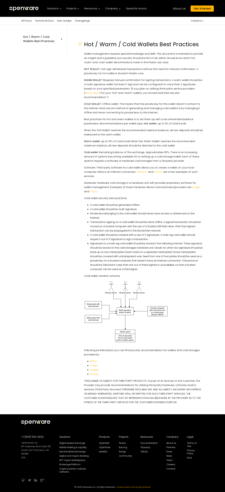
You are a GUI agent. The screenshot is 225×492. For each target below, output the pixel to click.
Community (125, 455)
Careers (170, 464)
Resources (147, 437)
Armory (158, 172)
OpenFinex (104, 447)
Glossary (145, 447)
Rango (122, 451)
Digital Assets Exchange (72, 443)
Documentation (149, 443)
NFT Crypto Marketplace (72, 460)
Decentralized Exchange (72, 451)
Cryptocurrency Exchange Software (134, 487)
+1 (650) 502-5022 (32, 437)
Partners (170, 447)
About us (179, 8)
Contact (170, 468)
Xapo (96, 93)
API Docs (26, 20)
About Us (171, 443)
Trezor (93, 191)
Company (172, 437)
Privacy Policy (191, 452)
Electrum (142, 172)
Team (169, 460)
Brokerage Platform (70, 464)
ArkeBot (103, 451)
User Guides (64, 20)
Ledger (196, 187)
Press (169, 451)
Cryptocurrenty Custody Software (72, 470)
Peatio (122, 443)
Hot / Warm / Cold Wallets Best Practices (38, 39)
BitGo (88, 93)
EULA (189, 457)
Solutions (64, 437)
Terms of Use (192, 445)
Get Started (202, 8)
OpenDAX (104, 443)
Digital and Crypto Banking (74, 455)
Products (104, 437)
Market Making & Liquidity (73, 447)
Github (144, 451)
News (169, 455)
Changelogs (82, 20)
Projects (123, 437)
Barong (123, 447)
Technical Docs (44, 20)
